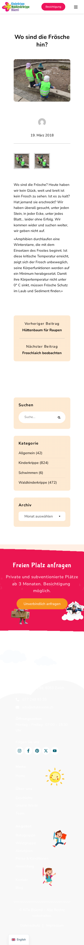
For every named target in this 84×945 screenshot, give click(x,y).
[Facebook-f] (28, 751)
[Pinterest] (37, 751)
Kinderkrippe (29, 462)
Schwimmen (28, 472)
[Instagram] (19, 751)
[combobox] (42, 516)
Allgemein (27, 453)
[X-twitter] (46, 751)
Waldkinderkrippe (33, 482)
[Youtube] (55, 751)
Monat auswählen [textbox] (38, 516)
